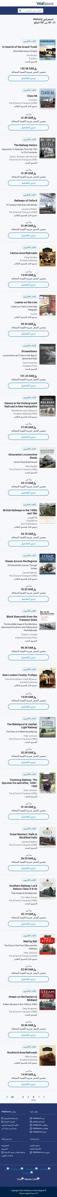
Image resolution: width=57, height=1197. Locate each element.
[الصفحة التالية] (7, 1097)
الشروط (4, 1149)
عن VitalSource (38, 1118)
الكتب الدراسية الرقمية (9, 1125)
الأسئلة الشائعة (35, 1149)
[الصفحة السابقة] (44, 1097)
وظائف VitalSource (40, 1125)
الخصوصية (5, 1145)
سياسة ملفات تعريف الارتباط (14, 1152)
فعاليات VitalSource (40, 1128)
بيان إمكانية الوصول (11, 1118)
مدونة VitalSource (39, 1132)
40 (12, 1097)
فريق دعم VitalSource (41, 1152)
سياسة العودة (35, 1145)
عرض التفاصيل (28, 78)
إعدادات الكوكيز (7, 1156)
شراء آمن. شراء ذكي (9, 1128)
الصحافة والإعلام (38, 1122)
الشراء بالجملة (9, 1122)
